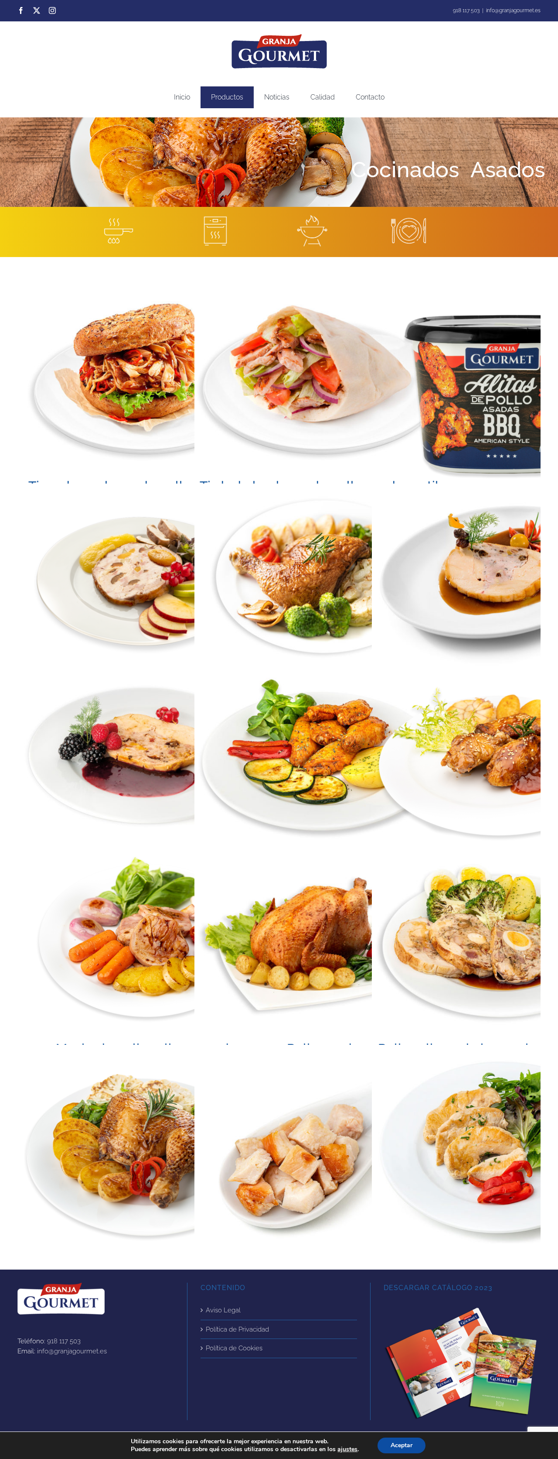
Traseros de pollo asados (146, 1154)
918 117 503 (64, 1341)
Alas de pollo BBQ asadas (500, 762)
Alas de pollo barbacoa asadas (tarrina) (500, 394)
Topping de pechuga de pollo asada (323, 1154)
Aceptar (401, 1445)
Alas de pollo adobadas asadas (323, 762)
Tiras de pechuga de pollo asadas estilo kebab (323, 382)
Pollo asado (323, 944)
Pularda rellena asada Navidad (146, 756)
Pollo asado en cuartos (323, 580)
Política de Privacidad (237, 1329)
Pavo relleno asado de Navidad (146, 580)
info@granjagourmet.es (513, 10)
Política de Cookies (234, 1348)
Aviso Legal (223, 1310)
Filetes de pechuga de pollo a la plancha (500, 1154)
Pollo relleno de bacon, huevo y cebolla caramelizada (500, 944)
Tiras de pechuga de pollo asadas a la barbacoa (146, 382)
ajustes (347, 1449)
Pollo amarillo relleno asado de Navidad (500, 580)
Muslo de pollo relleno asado (146, 944)
